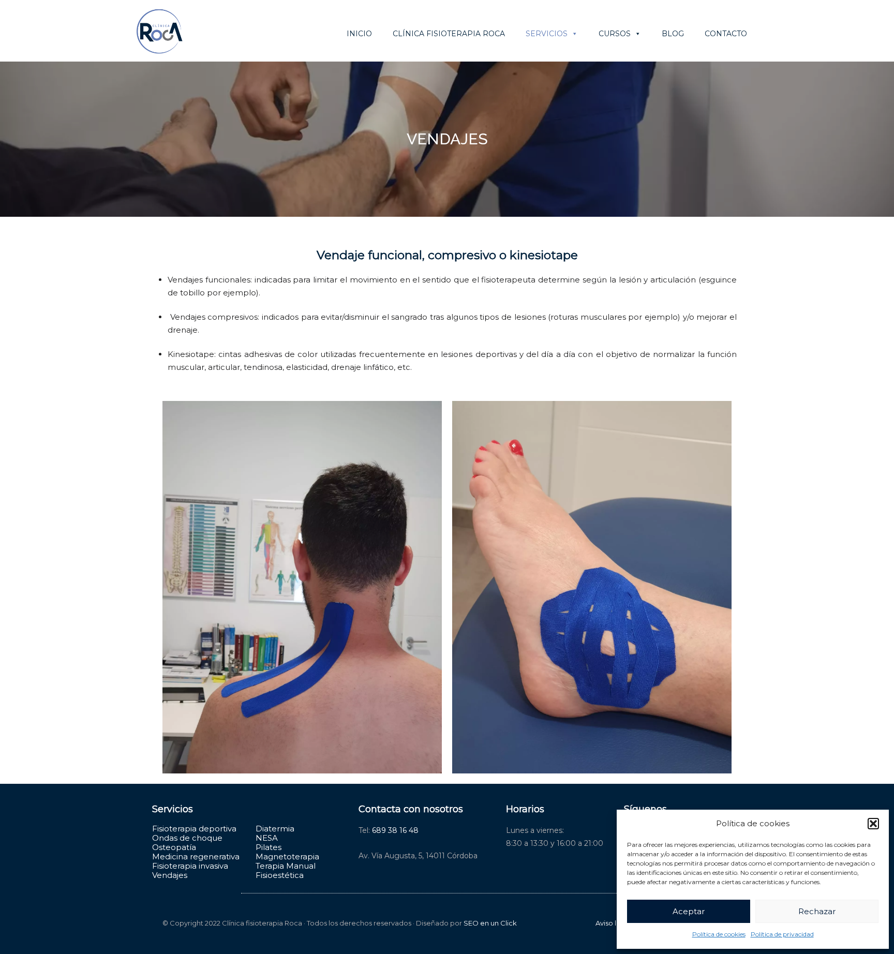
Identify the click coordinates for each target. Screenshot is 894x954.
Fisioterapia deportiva (194, 828)
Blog (673, 33)
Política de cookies (719, 934)
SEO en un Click (490, 923)
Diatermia (275, 828)
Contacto (726, 33)
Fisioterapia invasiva (190, 866)
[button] (873, 823)
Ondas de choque (187, 838)
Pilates (268, 847)
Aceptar (689, 911)
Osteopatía (174, 847)
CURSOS (615, 33)
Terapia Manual (286, 866)
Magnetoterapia (287, 856)
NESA (267, 838)
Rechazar (817, 911)
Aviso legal (613, 923)
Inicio (359, 33)
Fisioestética (280, 875)
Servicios (547, 33)
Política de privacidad (782, 934)
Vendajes (169, 875)
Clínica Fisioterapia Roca (449, 33)
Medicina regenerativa (196, 856)
